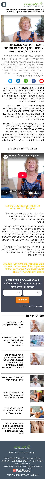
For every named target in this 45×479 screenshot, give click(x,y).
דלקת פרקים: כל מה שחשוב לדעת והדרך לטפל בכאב (12, 324)
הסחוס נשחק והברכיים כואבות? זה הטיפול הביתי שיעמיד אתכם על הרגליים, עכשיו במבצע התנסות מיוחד (12, 428)
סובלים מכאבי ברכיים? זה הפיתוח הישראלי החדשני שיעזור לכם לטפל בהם (13, 395)
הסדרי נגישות (13, 452)
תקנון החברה (24, 452)
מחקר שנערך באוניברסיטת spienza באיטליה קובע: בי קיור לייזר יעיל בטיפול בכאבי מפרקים (12, 341)
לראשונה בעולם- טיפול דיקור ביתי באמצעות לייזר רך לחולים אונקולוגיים (12, 410)
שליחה (24, 300)
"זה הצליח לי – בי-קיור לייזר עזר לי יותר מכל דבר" (12, 378)
